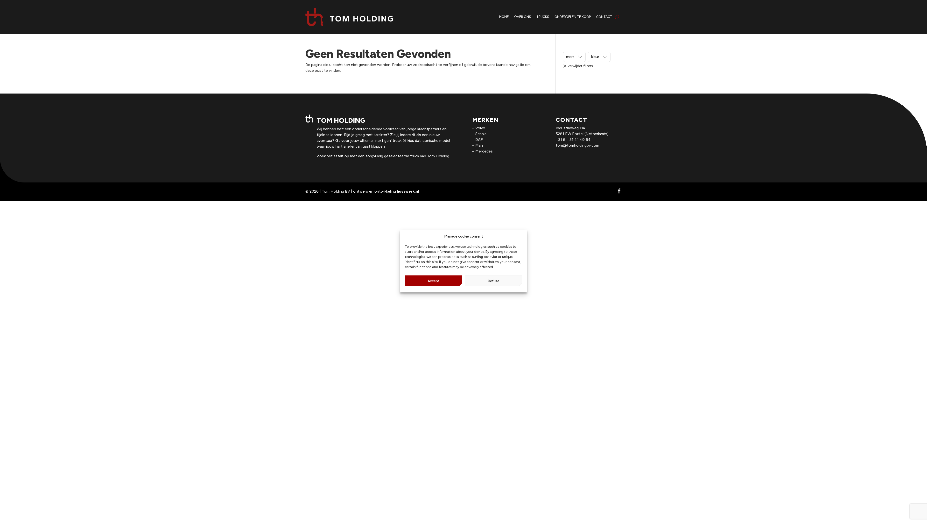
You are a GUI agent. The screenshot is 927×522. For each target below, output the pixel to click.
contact (604, 17)
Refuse (493, 281)
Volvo (480, 128)
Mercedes (484, 151)
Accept (434, 281)
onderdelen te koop (573, 17)
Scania (480, 133)
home (504, 17)
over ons (522, 17)
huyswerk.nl (408, 191)
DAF (479, 139)
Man (479, 145)
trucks (542, 17)
